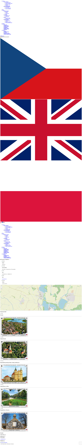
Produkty (3, 10)
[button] (1, 286)
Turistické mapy (7, 20)
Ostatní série (7, 16)
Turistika (6, 11)
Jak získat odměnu (7, 227)
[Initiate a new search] (80, 286)
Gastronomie (7, 13)
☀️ (0, 37)
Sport (6, 237)
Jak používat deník (8, 2)
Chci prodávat (7, 7)
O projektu (3, 24)
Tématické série (7, 15)
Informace (3, 30)
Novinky (3, 23)
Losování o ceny (7, 5)
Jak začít (3, 224)
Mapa (3, 9)
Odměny (6, 228)
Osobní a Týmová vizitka (8, 3)
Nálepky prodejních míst (8, 22)
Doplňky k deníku (7, 18)
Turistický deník (7, 241)
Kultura (6, 12)
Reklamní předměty (8, 21)
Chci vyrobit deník (8, 8)
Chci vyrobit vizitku (8, 231)
